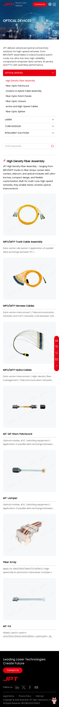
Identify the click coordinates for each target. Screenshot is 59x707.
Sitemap (40, 696)
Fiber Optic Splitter (15, 111)
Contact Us (40, 4)
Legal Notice (8, 696)
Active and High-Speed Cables (22, 106)
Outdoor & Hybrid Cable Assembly (24, 90)
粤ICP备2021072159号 (30, 703)
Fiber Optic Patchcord (17, 85)
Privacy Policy (25, 696)
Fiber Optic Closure (16, 101)
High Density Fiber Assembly (20, 80)
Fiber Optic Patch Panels (18, 96)
